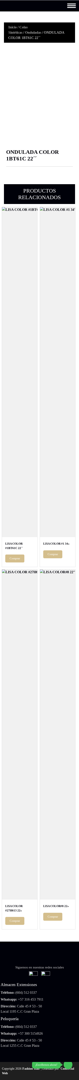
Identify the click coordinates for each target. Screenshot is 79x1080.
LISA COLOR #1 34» (56, 543)
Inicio (12, 27)
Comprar (15, 558)
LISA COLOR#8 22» (56, 906)
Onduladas (33, 32)
